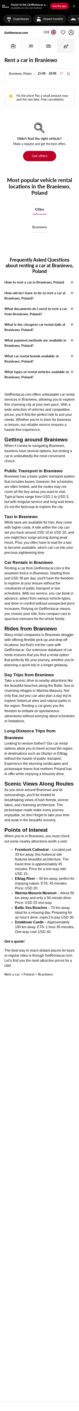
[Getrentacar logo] (16, 32)
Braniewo (39, 227)
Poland (28, 974)
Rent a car (12, 974)
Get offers (39, 156)
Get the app (59, 6)
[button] (46, 32)
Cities (39, 209)
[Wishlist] (63, 32)
